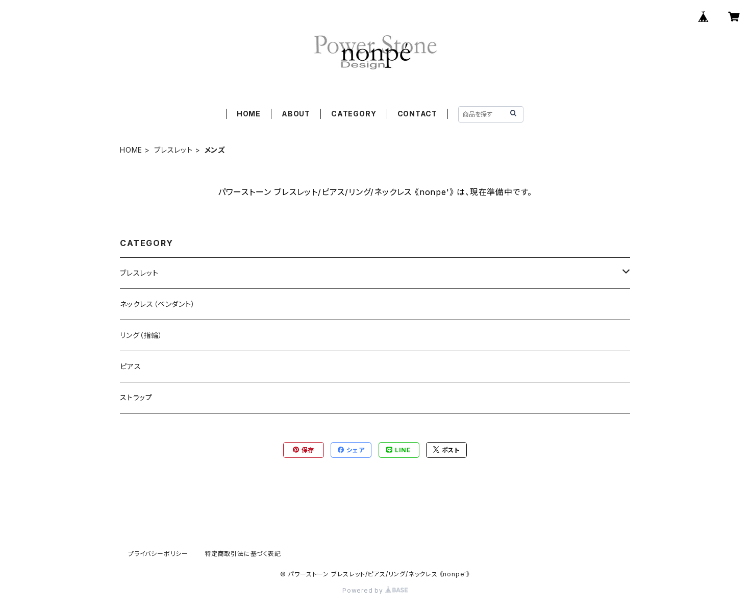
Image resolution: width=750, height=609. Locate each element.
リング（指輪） (141, 335)
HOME (249, 113)
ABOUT (296, 113)
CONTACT (417, 113)
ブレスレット (173, 149)
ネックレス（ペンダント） (157, 304)
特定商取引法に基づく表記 (243, 553)
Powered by (363, 590)
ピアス (130, 366)
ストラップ (136, 397)
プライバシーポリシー (158, 553)
